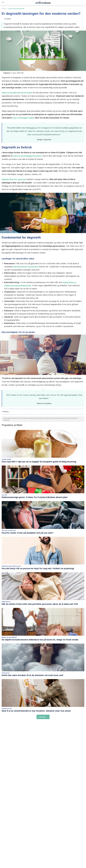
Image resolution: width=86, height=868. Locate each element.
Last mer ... (43, 717)
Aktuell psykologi (9, 530)
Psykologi (6, 673)
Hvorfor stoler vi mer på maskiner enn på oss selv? (27, 533)
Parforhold (6, 602)
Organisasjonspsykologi (16, 8)
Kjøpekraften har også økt (14, 179)
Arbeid (4, 8)
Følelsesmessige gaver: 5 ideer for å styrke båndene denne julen (35, 497)
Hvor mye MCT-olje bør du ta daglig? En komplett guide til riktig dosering (39, 461)
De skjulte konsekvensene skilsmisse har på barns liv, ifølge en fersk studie (40, 639)
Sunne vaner (6, 459)
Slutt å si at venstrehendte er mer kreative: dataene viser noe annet (36, 711)
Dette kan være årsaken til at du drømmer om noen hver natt (32, 675)
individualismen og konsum (25, 267)
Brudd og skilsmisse (9, 637)
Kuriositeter (7, 708)
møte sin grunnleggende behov (27, 156)
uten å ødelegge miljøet (23, 118)
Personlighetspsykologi (11, 566)
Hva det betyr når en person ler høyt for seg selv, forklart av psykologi (38, 568)
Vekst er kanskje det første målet (17, 93)
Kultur (4, 495)
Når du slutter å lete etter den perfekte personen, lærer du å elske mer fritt (40, 604)
